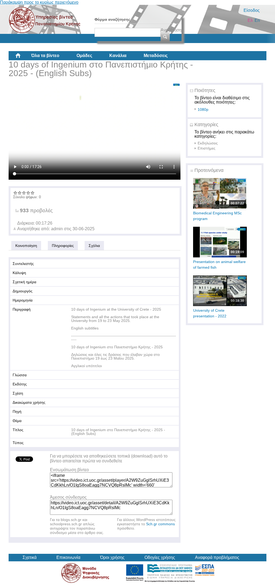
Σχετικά (30, 557)
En (257, 20)
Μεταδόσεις (156, 55)
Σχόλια (94, 245)
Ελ (250, 20)
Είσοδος (252, 10)
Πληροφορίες (63, 245)
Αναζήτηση (171, 30)
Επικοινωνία (68, 557)
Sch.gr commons (160, 524)
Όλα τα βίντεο (45, 55)
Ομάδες (84, 55)
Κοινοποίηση (26, 245)
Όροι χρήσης (112, 557)
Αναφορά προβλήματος (217, 557)
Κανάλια (117, 55)
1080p (203, 109)
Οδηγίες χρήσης (159, 557)
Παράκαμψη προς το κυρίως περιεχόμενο (39, 2)
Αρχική (22, 57)
